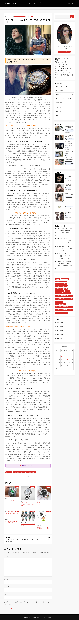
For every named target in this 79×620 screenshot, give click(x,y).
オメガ (65, 281)
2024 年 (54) (59, 330)
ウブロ (67, 291)
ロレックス (9, 472)
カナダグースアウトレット (62, 312)
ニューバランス (59, 301)
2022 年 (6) (59, 338)
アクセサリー (62, 86)
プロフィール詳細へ (64, 51)
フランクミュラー (60, 291)
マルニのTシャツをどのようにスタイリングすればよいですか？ (64, 240)
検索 (71, 17)
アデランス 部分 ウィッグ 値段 (68, 185)
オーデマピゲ (59, 293)
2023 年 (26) (59, 334)
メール (6, 587)
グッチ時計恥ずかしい (61, 304)
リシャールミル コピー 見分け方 (69, 175)
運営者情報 (71, 3)
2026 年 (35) (59, 322)
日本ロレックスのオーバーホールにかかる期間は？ (24, 472)
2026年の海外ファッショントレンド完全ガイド (22, 3)
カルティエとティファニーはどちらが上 (63, 296)
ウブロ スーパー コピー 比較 (63, 68)
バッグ (60, 94)
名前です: (59, 46)
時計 (32, 16)
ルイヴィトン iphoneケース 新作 (69, 194)
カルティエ (58, 283)
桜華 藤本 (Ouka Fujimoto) (19, 16)
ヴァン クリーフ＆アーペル (62, 286)
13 (64, 359)
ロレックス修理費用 (10, 500)
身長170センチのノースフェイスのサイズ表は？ (64, 299)
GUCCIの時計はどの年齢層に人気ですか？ (64, 307)
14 (67, 359)
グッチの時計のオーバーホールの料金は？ (63, 310)
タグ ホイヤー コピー (61, 70)
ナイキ (57, 279)
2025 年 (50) (59, 326)
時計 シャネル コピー (61, 62)
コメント (7, 556)
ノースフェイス (65, 279)
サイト (6, 594)
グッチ (65, 283)
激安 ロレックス (59, 66)
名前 (6, 579)
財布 (59, 111)
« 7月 (56, 372)
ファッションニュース (64, 98)
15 (69, 359)
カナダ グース (59, 288)
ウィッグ (60, 90)
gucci (66, 288)
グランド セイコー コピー (62, 64)
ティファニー (67, 293)
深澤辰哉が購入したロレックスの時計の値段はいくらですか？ (27, 504)
